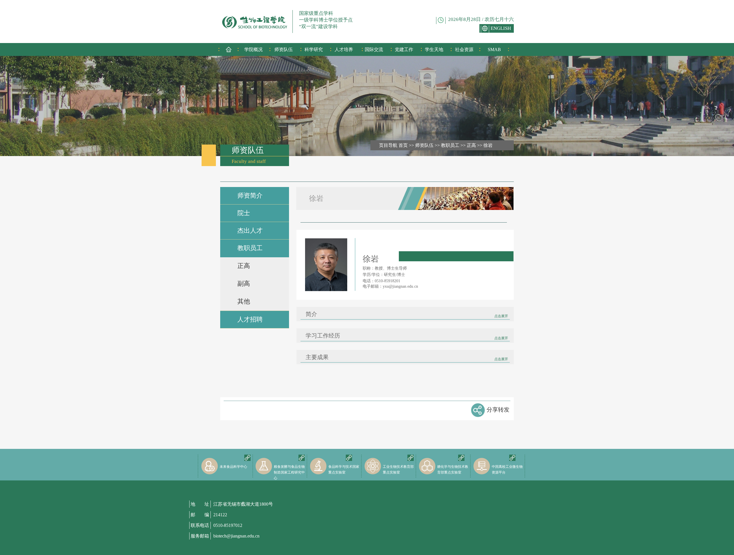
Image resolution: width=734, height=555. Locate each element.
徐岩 (488, 145)
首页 (403, 145)
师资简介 (250, 195)
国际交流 (374, 49)
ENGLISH (501, 28)
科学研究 (313, 49)
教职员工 (450, 145)
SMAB (494, 49)
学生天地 (434, 49)
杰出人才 (250, 230)
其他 (243, 301)
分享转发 (498, 409)
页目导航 (388, 145)
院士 (243, 213)
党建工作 (404, 49)
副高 (243, 283)
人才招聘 (250, 319)
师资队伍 (283, 49)
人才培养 (344, 49)
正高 (471, 145)
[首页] (228, 51)
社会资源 (464, 49)
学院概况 (253, 49)
